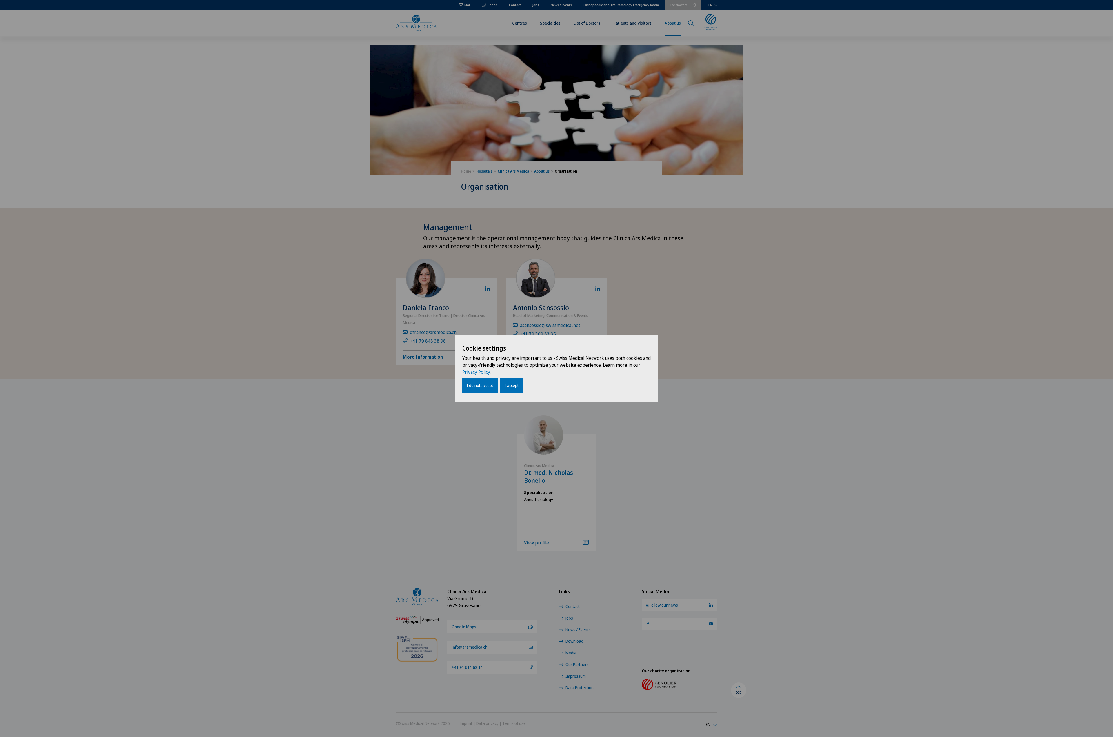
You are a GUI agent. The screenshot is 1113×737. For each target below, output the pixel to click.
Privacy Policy (476, 372)
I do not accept (480, 385)
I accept (512, 385)
